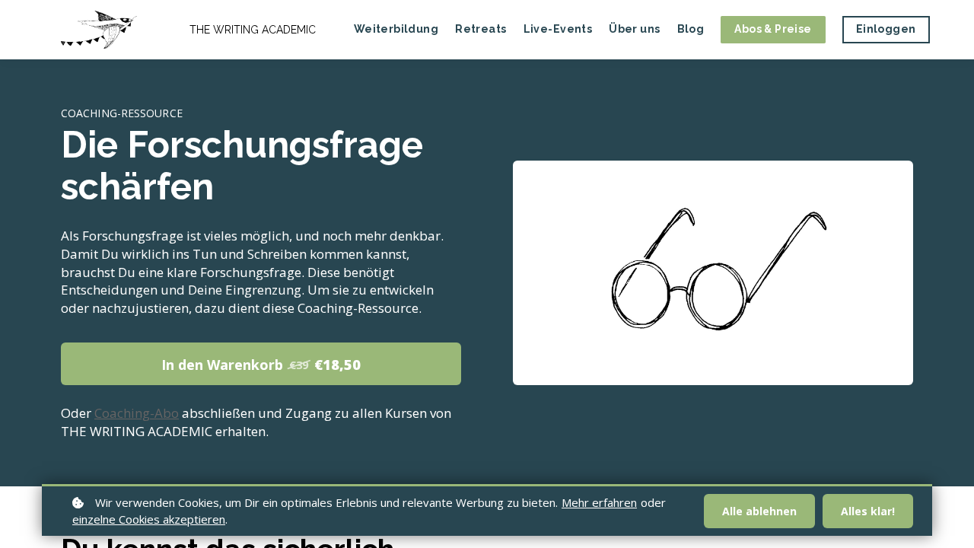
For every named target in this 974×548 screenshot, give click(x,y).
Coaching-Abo (136, 413)
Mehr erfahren (599, 502)
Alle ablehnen (759, 511)
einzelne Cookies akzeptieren (148, 519)
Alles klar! (868, 511)
